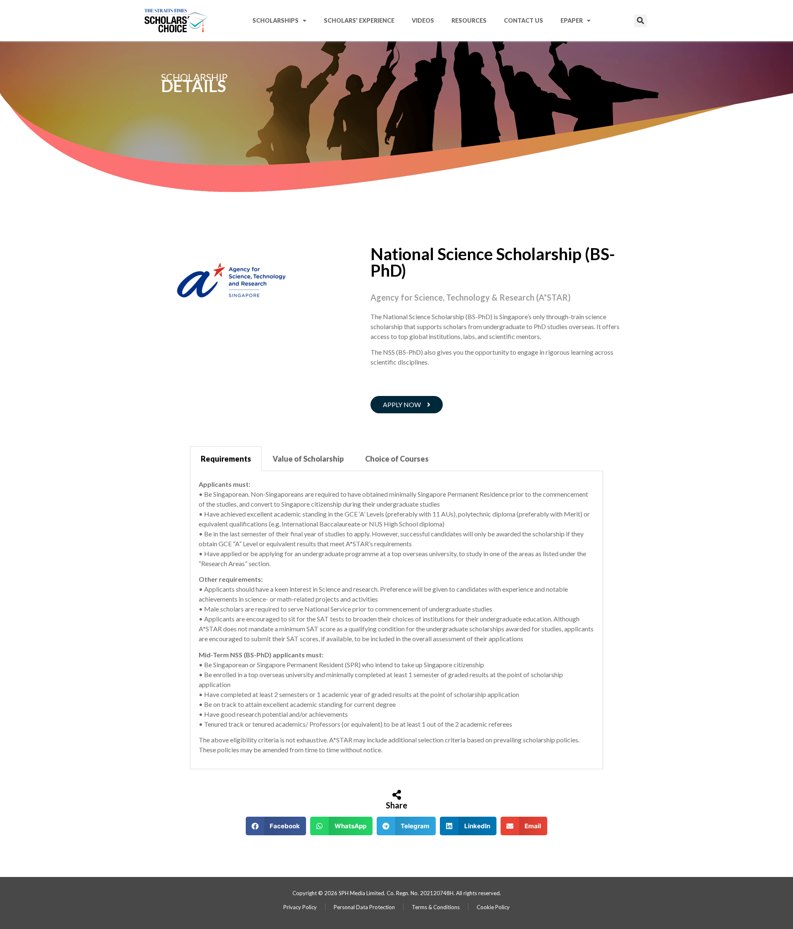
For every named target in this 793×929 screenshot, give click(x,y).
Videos (423, 20)
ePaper (571, 20)
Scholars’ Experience (359, 20)
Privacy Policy (300, 907)
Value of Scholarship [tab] (308, 458)
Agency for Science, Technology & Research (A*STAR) (470, 297)
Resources (469, 20)
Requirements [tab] (226, 458)
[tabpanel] (396, 620)
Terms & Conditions (436, 907)
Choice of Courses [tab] (397, 458)
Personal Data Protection (364, 907)
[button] (640, 20)
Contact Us (523, 20)
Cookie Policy (493, 907)
